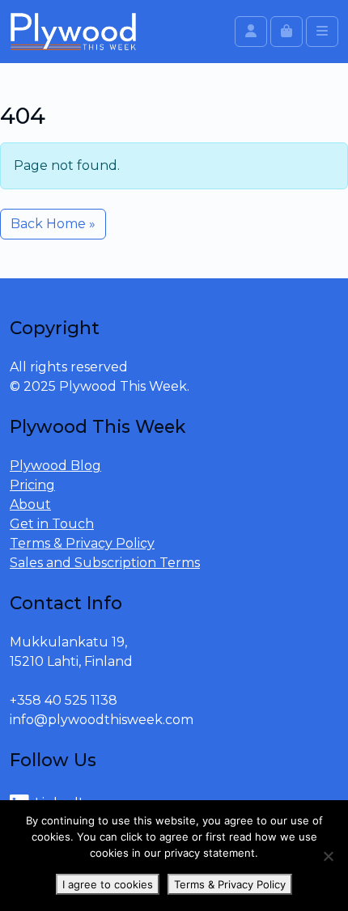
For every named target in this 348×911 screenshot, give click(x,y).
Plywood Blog (55, 465)
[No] (328, 856)
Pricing (32, 485)
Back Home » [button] (53, 223)
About (30, 504)
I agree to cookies (107, 884)
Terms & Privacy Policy (82, 543)
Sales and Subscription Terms (105, 562)
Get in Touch (52, 524)
